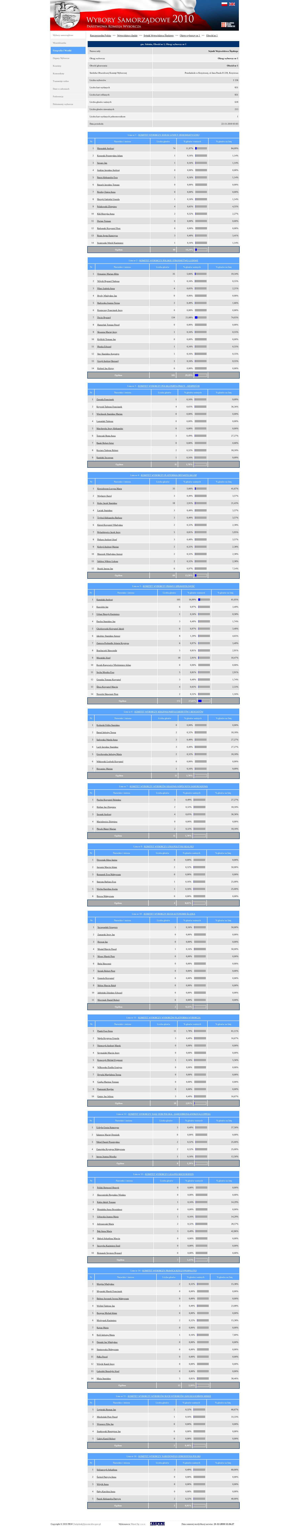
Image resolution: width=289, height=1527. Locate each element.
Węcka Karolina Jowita (107, 889)
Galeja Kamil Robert (106, 1438)
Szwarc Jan (102, 163)
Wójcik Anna (103, 1484)
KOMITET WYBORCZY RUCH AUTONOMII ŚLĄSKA (169, 914)
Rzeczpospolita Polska (100, 35)
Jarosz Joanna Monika (106, 1156)
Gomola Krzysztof (106, 978)
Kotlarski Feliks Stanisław (108, 725)
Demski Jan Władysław (107, 1342)
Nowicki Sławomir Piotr (107, 694)
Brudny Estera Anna (106, 192)
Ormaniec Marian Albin (108, 274)
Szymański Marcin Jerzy (108, 1053)
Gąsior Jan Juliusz (105, 1096)
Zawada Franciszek (105, 399)
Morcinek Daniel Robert (109, 1000)
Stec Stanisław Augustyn (108, 354)
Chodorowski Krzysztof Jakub (110, 628)
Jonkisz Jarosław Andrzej (108, 170)
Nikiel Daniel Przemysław (108, 1142)
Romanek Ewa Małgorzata (109, 874)
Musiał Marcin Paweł (107, 949)
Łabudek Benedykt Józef (108, 1371)
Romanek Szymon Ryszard (109, 1253)
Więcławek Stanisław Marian (109, 414)
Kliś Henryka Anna (105, 214)
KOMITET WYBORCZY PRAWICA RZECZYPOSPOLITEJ (169, 1270)
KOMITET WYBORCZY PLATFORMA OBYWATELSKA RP (169, 475)
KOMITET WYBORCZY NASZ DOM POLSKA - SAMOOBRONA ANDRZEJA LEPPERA (169, 1114)
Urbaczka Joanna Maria (108, 1216)
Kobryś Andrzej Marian (108, 547)
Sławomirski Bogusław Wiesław (111, 1195)
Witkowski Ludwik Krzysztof (110, 761)
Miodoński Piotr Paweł (107, 1417)
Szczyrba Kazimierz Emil (108, 1246)
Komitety (57, 66)
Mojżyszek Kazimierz (106, 1320)
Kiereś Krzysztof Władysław (110, 525)
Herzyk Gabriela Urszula (108, 199)
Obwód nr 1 (212, 35)
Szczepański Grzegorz (108, 927)
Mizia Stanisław (104, 1378)
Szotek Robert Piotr (106, 971)
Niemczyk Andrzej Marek (109, 1045)
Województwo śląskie (127, 35)
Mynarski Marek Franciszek (109, 1291)
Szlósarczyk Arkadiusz (107, 1469)
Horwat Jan (103, 942)
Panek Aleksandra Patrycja (109, 1499)
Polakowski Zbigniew (107, 206)
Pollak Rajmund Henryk (108, 1187)
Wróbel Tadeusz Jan (106, 1306)
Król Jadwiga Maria (106, 1335)
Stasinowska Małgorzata (108, 1349)
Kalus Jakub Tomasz (106, 1202)
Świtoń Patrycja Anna (106, 1477)
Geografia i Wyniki (62, 50)
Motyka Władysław (105, 1284)
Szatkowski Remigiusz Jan (109, 1431)
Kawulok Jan (102, 607)
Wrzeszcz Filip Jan (105, 1424)
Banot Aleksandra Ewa (107, 177)
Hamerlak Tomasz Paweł (108, 325)
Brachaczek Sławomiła (107, 650)
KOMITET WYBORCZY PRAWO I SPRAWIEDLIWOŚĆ (169, 586)
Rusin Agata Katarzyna (107, 235)
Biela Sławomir (104, 963)
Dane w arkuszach (61, 89)
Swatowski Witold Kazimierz (110, 243)
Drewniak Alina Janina (107, 860)
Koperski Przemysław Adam (110, 155)
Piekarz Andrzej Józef (107, 539)
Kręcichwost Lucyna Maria (109, 488)
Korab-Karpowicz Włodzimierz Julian (114, 665)
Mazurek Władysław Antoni (109, 554)
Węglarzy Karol (104, 496)
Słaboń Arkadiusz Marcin (108, 1238)
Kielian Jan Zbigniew (106, 807)
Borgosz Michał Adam (107, 1313)
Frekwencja (58, 96)
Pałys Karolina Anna (106, 1491)
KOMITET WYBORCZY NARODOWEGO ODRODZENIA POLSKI (169, 1456)
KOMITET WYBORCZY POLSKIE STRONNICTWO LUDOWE (168, 260)
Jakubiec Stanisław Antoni (108, 636)
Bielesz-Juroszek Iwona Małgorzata (113, 1298)
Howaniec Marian (105, 769)
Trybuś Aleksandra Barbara (109, 517)
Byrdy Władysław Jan (107, 295)
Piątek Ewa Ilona (105, 1031)
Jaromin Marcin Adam (107, 867)
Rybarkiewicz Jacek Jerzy (109, 532)
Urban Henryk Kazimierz (108, 614)
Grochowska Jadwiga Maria (109, 754)
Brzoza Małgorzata (105, 896)
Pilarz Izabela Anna (106, 288)
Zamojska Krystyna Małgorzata (110, 1149)
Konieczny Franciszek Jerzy (110, 310)
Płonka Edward (104, 346)
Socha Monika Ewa (105, 672)
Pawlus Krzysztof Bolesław (109, 800)
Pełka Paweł (102, 1356)
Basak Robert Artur (105, 443)
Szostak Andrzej (104, 814)
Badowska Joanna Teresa (108, 303)
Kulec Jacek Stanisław (107, 503)
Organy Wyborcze (61, 58)
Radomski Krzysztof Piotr (109, 228)
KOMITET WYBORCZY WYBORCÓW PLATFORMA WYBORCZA (169, 1017)
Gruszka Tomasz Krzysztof (109, 679)
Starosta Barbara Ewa (106, 881)
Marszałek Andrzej (105, 148)
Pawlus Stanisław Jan (106, 621)
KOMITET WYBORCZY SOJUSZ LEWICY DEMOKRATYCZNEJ (168, 135)
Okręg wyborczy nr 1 (190, 35)
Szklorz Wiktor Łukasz (107, 561)
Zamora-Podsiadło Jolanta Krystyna (113, 643)
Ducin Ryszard (104, 317)
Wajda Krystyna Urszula (108, 1038)
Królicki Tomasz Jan (106, 339)
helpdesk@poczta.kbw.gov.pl (87, 1524)
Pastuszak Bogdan (105, 1089)
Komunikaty (58, 73)
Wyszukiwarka (59, 43)
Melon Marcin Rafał (107, 985)
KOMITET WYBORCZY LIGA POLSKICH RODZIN (169, 1174)
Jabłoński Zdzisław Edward (110, 992)
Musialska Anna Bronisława (109, 1209)
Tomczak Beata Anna (106, 436)
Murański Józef (103, 658)
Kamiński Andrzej (105, 599)
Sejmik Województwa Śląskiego (159, 35)
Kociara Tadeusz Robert (107, 450)
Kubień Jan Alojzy (105, 368)
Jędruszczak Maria (105, 1224)
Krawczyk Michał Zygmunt (109, 1060)
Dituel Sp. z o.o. (138, 1524)
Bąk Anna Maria (104, 1231)
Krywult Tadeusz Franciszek (109, 406)
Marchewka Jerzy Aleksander (110, 428)
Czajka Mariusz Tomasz (108, 1082)
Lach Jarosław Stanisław (107, 747)
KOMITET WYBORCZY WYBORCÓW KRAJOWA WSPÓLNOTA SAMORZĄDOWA (169, 786)
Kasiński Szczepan (105, 457)
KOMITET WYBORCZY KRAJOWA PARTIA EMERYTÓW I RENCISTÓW (168, 712)
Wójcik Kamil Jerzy (106, 1364)
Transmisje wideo (61, 81)
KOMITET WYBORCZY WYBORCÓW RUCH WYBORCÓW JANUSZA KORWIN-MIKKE (169, 1396)
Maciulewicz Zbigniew (107, 821)
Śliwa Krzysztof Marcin (107, 687)
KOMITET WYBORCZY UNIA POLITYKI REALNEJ (169, 846)
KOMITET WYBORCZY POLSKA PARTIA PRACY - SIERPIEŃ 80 (169, 386)
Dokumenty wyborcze (63, 104)
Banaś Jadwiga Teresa (106, 732)
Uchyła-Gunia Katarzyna (107, 1127)
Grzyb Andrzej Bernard (108, 361)
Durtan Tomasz (104, 221)
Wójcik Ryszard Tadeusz (108, 281)
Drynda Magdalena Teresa (109, 1074)
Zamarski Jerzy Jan (106, 934)
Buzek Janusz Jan (105, 568)
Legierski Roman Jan (106, 1409)
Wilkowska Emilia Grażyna (109, 1067)
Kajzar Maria (103, 1327)
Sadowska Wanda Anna (107, 739)
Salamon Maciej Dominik (108, 1135)
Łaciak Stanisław (104, 510)
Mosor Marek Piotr (106, 956)
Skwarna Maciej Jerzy (107, 332)
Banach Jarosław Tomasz (108, 184)
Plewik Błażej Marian (106, 829)
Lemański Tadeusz (105, 421)
